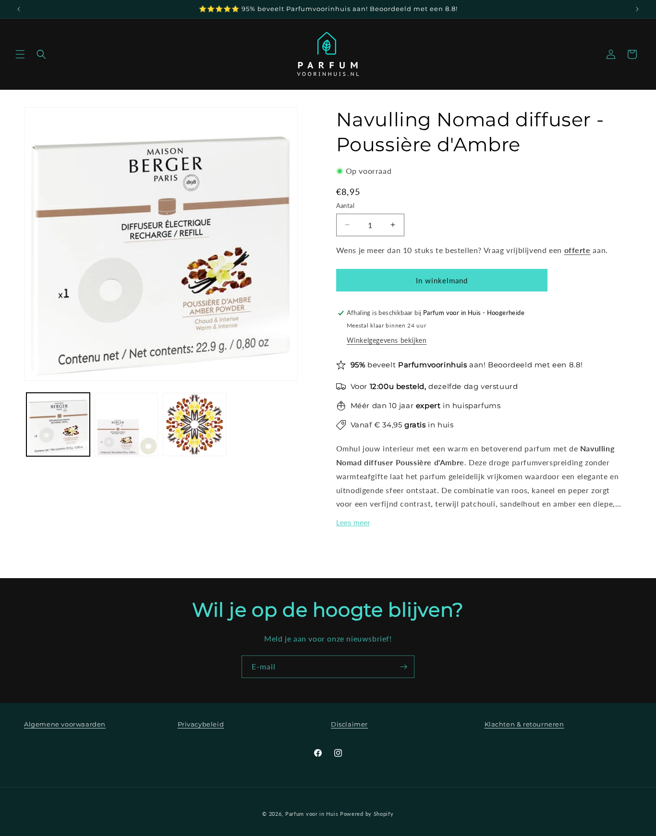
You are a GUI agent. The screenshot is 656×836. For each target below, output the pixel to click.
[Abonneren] (403, 666)
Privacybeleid (201, 724)
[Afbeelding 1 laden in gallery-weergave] (58, 424)
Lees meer (353, 523)
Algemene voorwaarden (65, 724)
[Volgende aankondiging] (637, 9)
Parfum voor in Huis (311, 814)
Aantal (345, 205)
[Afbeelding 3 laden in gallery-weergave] (194, 424)
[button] (20, 54)
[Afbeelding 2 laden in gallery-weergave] (126, 424)
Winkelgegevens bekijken (387, 340)
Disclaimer (349, 724)
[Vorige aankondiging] (18, 9)
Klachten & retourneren (524, 724)
